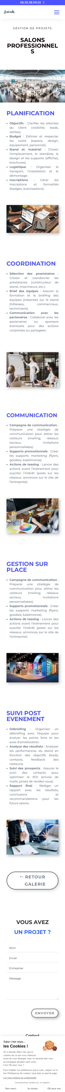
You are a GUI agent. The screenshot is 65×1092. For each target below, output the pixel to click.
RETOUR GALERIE (35, 880)
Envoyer (44, 1013)
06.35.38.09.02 (30, 2)
